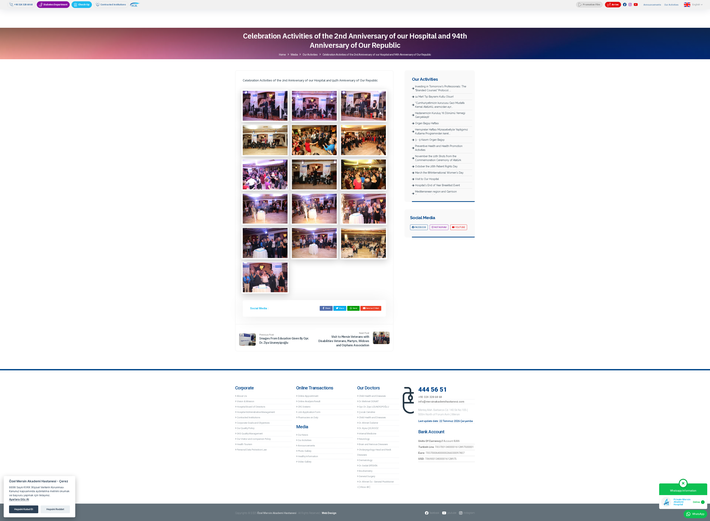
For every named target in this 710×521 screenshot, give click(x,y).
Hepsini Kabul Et (23, 509)
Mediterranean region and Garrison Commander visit (436, 193)
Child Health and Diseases (372, 396)
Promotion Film (591, 4)
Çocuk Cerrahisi (367, 412)
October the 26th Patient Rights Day (436, 166)
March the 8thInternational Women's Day (439, 172)
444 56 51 (432, 389)
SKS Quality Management (249, 433)
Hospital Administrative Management (255, 412)
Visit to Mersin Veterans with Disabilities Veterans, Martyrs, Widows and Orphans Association (343, 341)
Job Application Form (308, 412)
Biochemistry (365, 471)
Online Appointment (307, 396)
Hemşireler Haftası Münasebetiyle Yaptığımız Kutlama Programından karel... (441, 131)
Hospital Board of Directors (250, 406)
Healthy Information (307, 456)
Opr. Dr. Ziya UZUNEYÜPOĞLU (374, 406)
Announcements (652, 4)
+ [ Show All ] (363, 487)
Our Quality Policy (245, 428)
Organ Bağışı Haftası (427, 123)
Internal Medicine (367, 433)
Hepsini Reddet (55, 509)
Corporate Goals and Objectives (253, 422)
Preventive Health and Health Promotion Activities (438, 148)
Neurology (364, 439)
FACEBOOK (420, 227)
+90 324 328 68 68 (23, 4)
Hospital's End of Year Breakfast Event (437, 185)
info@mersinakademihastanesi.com (441, 401)
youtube (451, 512)
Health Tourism (244, 444)
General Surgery (367, 476)
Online (696, 502)
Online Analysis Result (308, 401)
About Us (241, 396)
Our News (302, 434)
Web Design (329, 513)
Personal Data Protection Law (251, 449)
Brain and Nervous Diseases (373, 444)
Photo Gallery (304, 451)
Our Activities (671, 4)
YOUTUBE (460, 227)
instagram (469, 512)
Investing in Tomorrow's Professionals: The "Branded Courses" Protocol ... (440, 88)
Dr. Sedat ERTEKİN (368, 465)
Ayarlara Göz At (19, 499)
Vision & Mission (245, 401)
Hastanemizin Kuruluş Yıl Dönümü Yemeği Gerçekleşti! (440, 115)
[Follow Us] (625, 4)
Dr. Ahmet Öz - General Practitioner (376, 481)
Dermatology (365, 460)
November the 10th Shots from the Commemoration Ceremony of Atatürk (438, 158)
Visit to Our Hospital (427, 178)
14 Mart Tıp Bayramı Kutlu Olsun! (434, 96)
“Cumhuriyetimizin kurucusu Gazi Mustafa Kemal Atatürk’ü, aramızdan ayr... (439, 104)
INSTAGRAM (440, 227)
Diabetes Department (55, 4)
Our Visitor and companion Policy (253, 439)
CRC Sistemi (303, 406)
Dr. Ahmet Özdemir (368, 422)
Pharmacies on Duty (307, 417)
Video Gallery (304, 461)
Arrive (615, 4)
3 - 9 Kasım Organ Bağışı (429, 139)
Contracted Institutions (113, 4)
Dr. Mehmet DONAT (368, 401)
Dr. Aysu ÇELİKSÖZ (368, 428)
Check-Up (83, 4)
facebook (434, 512)
